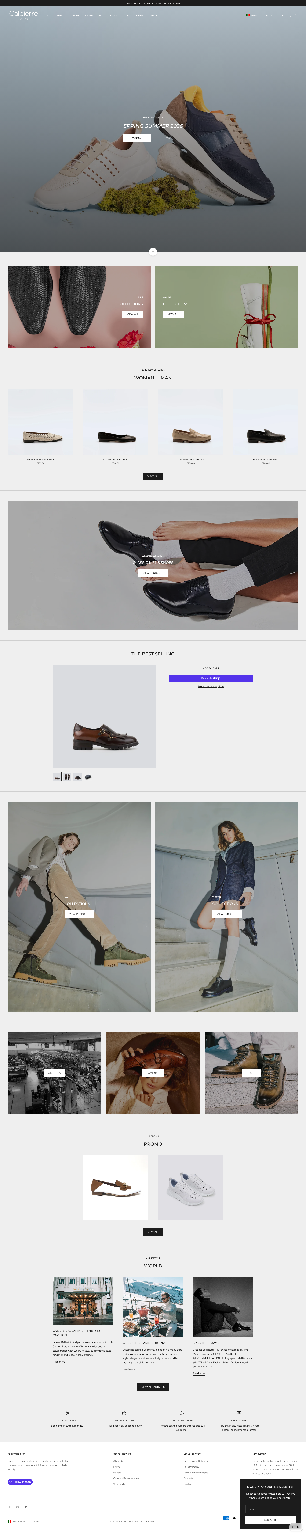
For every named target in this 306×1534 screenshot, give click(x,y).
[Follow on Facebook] (9, 1506)
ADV (101, 15)
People (117, 1472)
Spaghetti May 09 (207, 1343)
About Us (54, 1073)
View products (153, 573)
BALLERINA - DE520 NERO (115, 459)
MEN (48, 15)
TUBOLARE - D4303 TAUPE (191, 459)
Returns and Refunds (195, 1461)
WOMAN (137, 138)
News (116, 1467)
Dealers (188, 1484)
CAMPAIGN (153, 1073)
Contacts (188, 1478)
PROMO (89, 15)
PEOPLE (251, 1073)
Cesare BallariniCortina (144, 1343)
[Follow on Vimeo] (25, 1506)
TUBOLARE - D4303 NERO (265, 459)
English (269, 15)
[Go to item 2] (67, 776)
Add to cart (211, 668)
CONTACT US (156, 15)
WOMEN (61, 15)
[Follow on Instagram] (17, 1506)
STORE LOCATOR (135, 15)
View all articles (153, 1387)
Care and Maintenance (126, 1478)
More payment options (211, 686)
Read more (59, 1362)
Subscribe (270, 1520)
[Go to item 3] (77, 776)
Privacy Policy (191, 1467)
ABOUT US (115, 15)
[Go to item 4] (87, 776)
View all (132, 314)
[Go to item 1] (57, 776)
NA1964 (75, 15)
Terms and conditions (195, 1472)
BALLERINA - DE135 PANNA (40, 459)
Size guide (119, 1484)
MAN (168, 138)
